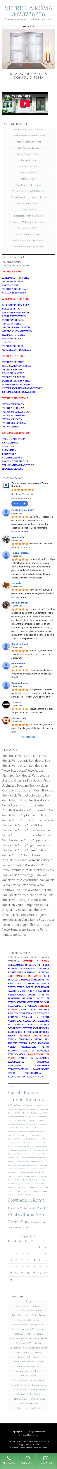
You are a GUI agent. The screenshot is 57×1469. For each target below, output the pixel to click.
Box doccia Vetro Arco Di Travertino (27, 825)
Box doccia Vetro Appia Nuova (29, 840)
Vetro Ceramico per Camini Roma (28, 197)
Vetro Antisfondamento (28, 148)
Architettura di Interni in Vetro (28, 246)
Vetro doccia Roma (28, 1403)
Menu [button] (31, 26)
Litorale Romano (24, 1099)
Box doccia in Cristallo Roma (35, 790)
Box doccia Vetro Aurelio (30, 810)
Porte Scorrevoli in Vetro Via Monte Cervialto (24, 1195)
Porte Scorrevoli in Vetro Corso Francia (26, 1135)
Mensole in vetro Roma (28, 1306)
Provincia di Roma (26, 1200)
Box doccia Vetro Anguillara (21, 875)
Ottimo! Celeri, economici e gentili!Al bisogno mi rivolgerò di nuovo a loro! (33, 728)
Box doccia (36, 760)
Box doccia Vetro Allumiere (21, 850)
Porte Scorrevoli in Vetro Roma (36, 1165)
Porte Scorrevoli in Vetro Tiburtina (33, 1184)
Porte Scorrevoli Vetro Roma (28, 1334)
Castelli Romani (24, 1092)
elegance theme (36, 1432)
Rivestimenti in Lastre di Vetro (28, 240)
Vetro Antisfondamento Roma (28, 1380)
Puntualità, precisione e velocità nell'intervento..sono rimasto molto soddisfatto (32, 654)
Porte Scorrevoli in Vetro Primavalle (33, 1158)
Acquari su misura (15, 909)
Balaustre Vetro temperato (31, 915)
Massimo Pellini (19, 602)
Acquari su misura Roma (19, 860)
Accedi (36, 1444)
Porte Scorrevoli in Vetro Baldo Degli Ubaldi (29, 1109)
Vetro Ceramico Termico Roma (28, 1399)
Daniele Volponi (19, 644)
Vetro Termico (28, 172)
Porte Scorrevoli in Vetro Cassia (23, 1128)
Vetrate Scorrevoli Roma (28, 1371)
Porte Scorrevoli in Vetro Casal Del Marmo (28, 1117)
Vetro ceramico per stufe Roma (28, 135)
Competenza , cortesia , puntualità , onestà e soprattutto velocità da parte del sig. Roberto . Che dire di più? (32, 693)
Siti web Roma (40, 1448)
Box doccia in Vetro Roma (20, 919)
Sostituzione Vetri (28, 166)
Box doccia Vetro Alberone (33, 890)
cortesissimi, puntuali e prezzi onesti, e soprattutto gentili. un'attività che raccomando (33, 593)
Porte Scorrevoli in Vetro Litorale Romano (28, 1143)
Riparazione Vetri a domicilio (22, 1208)
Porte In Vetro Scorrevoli (28, 142)
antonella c (17, 583)
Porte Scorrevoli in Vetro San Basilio (32, 1173)
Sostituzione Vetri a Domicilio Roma (28, 1348)
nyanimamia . (18, 537)
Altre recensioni (28, 736)
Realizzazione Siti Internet (21, 1448)
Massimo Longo (19, 682)
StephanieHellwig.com (28, 1435)
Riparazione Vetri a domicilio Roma (28, 1338)
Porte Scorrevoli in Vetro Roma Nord (20, 1169)
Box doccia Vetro (42, 820)
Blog (28, 1301)
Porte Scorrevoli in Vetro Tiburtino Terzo (22, 1187)
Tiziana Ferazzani (20, 552)
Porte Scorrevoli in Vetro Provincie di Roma (23, 1161)
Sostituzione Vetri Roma (28, 1352)
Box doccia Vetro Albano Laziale (24, 895)
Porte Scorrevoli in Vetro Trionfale (36, 1191)
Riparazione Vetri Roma (28, 1343)
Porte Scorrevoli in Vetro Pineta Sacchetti (29, 1150)
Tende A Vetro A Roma (28, 154)
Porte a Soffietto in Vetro (28, 234)
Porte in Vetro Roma (28, 1320)
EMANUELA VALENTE (22, 510)
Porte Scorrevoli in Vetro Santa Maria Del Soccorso (25, 1176)
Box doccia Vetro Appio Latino (23, 795)
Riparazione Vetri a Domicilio (28, 216)
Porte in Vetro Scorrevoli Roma (28, 1324)
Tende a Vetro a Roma (18, 1227)
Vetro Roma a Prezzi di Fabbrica (28, 191)
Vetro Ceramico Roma (28, 203)
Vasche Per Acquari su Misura (28, 129)
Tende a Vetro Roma (28, 1357)
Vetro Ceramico (28, 179)
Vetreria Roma (28, 1375)
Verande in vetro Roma (28, 1366)
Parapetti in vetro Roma (28, 1310)
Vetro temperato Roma (28, 1408)
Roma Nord (34, 1214)
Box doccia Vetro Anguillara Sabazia (27, 845)
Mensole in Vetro (28, 160)
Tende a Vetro (28, 209)
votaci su (18, 503)
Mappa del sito (24, 1444)
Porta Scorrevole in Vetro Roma (28, 1315)
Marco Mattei (18, 663)
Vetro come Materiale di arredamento (28, 222)
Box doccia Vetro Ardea (18, 830)
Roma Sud (18, 1222)
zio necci (16, 702)
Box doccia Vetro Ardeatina (21, 756)
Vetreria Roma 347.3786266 (28, 11)
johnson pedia (18, 718)
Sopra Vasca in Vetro (28, 228)
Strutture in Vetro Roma (28, 185)
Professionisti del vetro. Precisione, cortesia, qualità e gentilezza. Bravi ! (32, 673)
